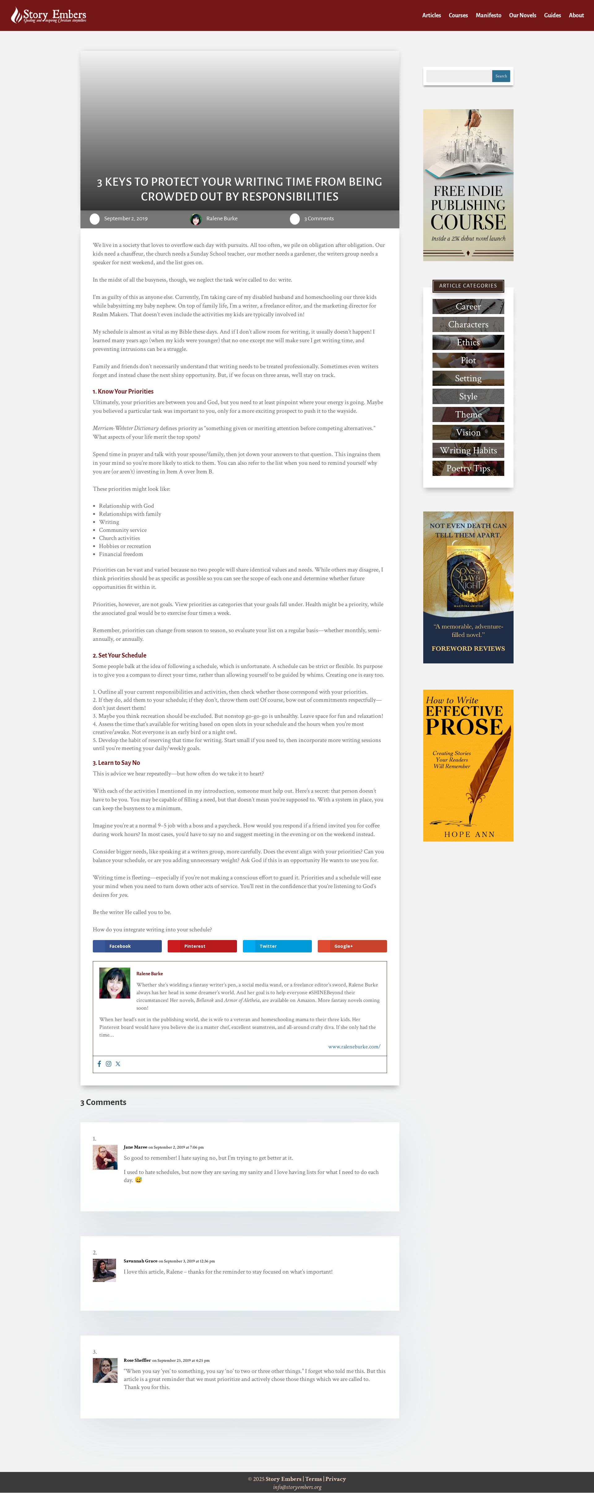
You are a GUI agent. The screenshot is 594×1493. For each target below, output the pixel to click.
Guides (552, 16)
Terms (313, 1479)
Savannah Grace (140, 1261)
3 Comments (319, 218)
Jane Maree (135, 1147)
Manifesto (488, 16)
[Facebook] (99, 1064)
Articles (431, 16)
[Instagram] (108, 1064)
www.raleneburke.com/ (354, 1046)
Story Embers (284, 1479)
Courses (458, 16)
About (576, 16)
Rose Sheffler (137, 1360)
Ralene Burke (222, 218)
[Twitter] (118, 1064)
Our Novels (522, 16)
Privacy (335, 1479)
